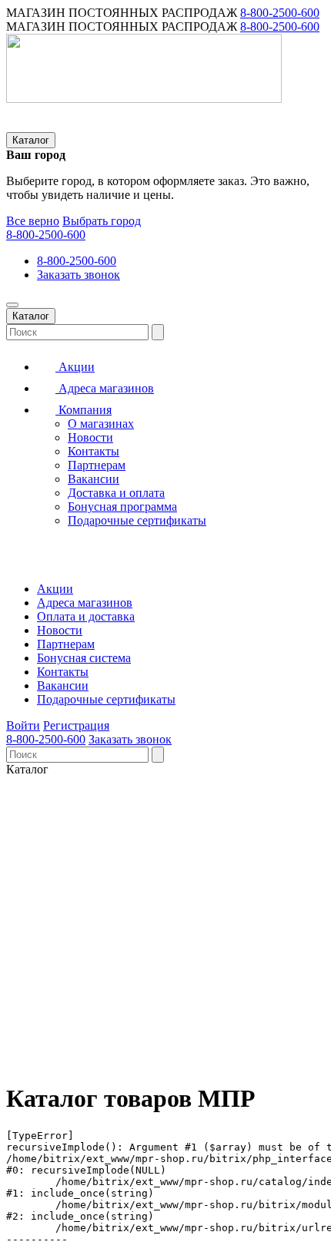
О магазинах (101, 423)
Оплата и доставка (86, 616)
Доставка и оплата (116, 492)
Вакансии (93, 478)
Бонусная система (84, 657)
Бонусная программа (122, 506)
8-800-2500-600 (279, 12)
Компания (83, 409)
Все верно (32, 220)
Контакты (93, 451)
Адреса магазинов (104, 388)
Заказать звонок (78, 274)
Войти (23, 725)
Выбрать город (101, 220)
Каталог (30, 140)
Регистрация (76, 725)
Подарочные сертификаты (137, 520)
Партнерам (96, 465)
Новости (90, 437)
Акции (75, 366)
